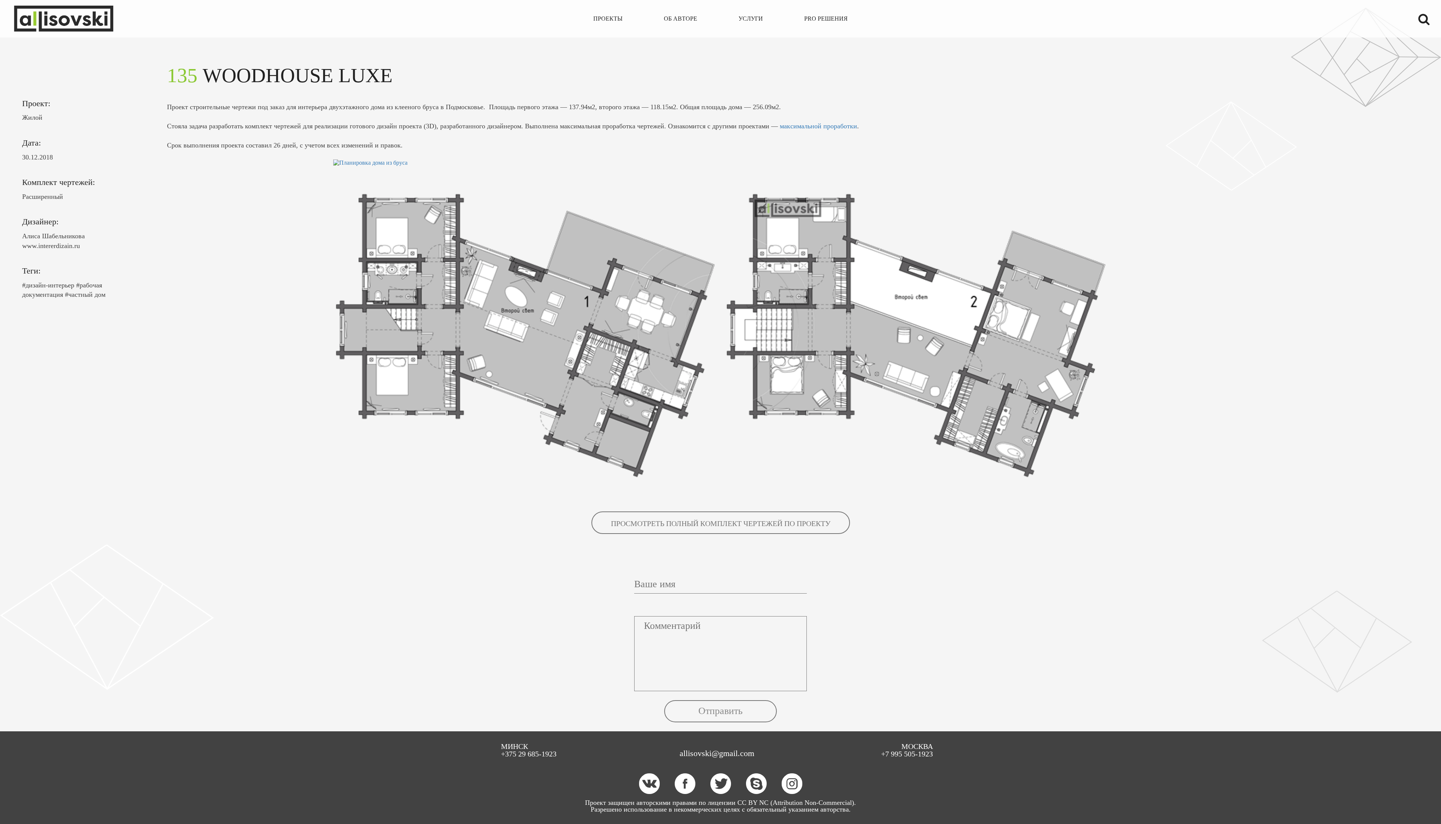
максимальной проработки (818, 126)
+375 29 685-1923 (529, 754)
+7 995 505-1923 (907, 754)
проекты (608, 18)
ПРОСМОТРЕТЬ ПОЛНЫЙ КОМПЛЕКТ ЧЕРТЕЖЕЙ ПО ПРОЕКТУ (720, 523)
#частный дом (85, 294)
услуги (751, 18)
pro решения (826, 18)
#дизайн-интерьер (48, 285)
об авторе (680, 18)
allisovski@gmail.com (717, 753)
